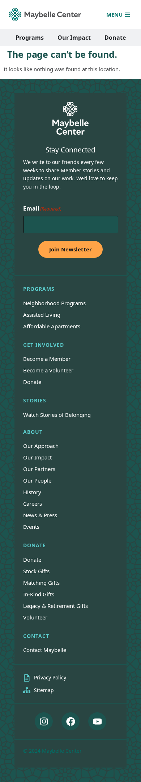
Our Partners (39, 468)
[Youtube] (97, 721)
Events (31, 526)
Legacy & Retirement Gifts (55, 605)
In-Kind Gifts (38, 594)
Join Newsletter (70, 249)
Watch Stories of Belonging (57, 414)
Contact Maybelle (44, 649)
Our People (37, 480)
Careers (32, 503)
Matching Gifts (41, 582)
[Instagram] (44, 721)
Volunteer (35, 617)
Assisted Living (41, 314)
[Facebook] (70, 721)
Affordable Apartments (51, 326)
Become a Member (46, 358)
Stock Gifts (36, 571)
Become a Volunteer (48, 370)
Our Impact (37, 457)
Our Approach (41, 445)
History (32, 492)
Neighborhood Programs (54, 303)
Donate (32, 381)
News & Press (40, 515)
